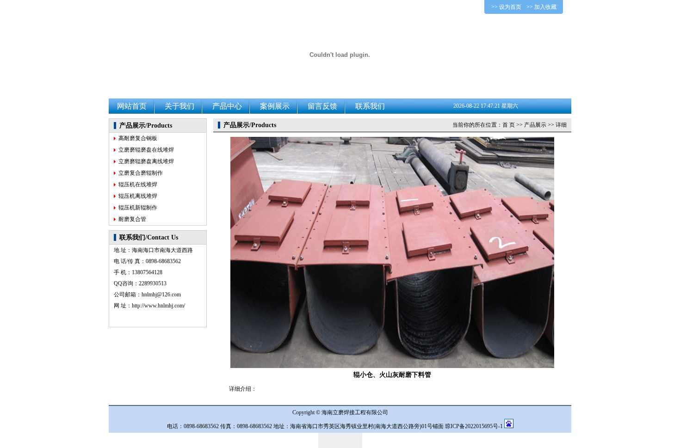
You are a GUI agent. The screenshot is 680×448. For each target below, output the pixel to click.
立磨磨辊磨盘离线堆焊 (146, 161)
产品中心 (227, 106)
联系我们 (370, 106)
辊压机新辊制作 (137, 207)
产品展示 (535, 125)
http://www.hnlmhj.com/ (158, 305)
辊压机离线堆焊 (137, 196)
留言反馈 (322, 106)
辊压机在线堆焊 (137, 184)
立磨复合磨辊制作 (140, 173)
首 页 (508, 125)
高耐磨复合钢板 (137, 138)
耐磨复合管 (132, 219)
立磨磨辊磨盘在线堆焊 (146, 150)
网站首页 (132, 106)
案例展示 (275, 106)
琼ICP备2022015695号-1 (474, 426)
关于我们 (179, 106)
